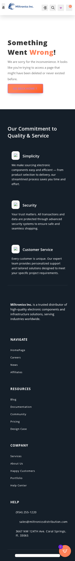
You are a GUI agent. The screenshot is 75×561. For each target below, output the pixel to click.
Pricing (15, 421)
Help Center (18, 485)
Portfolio (16, 478)
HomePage (17, 350)
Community (18, 414)
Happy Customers (22, 471)
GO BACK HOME (24, 88)
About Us (16, 463)
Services (16, 456)
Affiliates (16, 372)
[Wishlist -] (61, 8)
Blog (13, 399)
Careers (15, 357)
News (14, 365)
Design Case (18, 429)
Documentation (21, 407)
